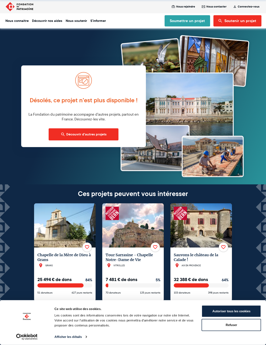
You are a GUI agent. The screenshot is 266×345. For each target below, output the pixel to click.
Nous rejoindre (185, 7)
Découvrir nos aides (47, 21)
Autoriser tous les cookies (231, 311)
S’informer (98, 21)
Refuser (231, 324)
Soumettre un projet (187, 20)
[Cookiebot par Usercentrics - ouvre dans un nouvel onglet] (27, 337)
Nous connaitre (17, 21)
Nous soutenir (76, 21)
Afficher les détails (68, 337)
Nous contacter (216, 7)
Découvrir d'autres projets (86, 134)
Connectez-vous (248, 7)
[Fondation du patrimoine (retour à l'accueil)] (19, 6)
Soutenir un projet (240, 20)
